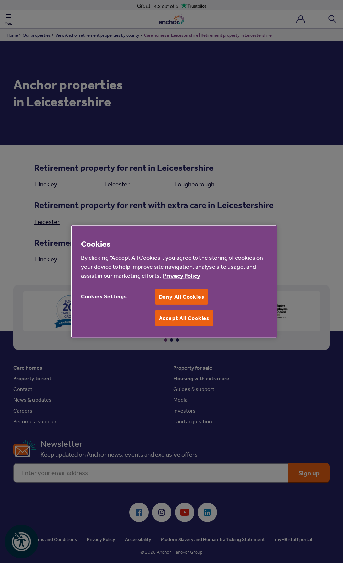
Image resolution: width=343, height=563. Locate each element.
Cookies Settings (104, 296)
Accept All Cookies (184, 318)
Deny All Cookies (181, 296)
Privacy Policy (181, 275)
